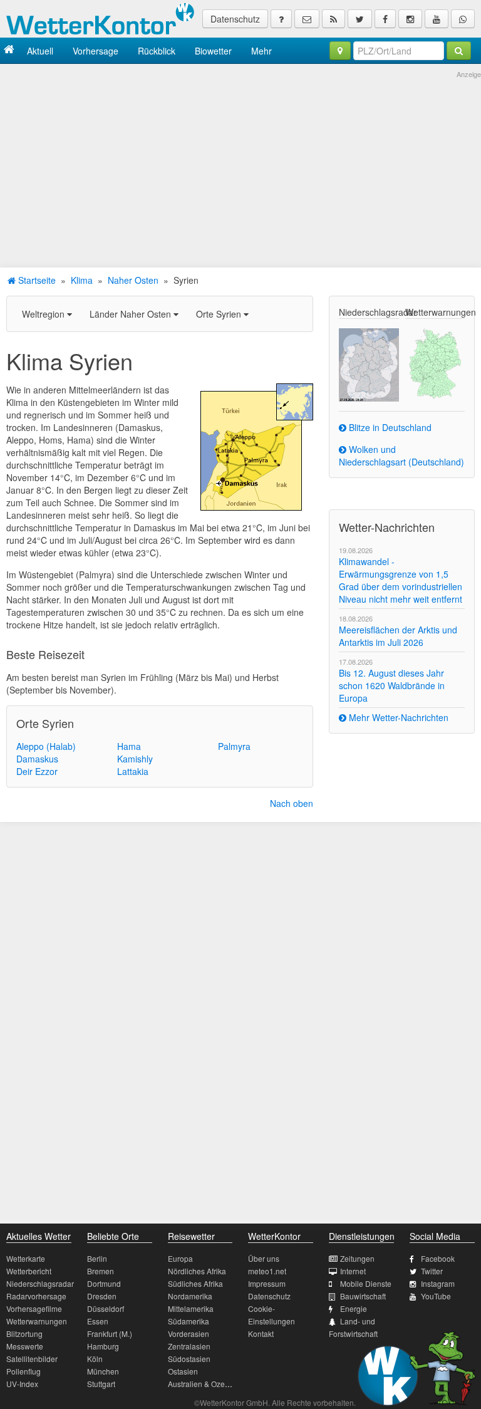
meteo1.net (267, 1271)
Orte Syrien (220, 314)
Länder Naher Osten (131, 314)
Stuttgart (101, 1383)
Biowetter (213, 50)
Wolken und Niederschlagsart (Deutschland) (401, 455)
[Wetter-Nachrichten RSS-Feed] (333, 18)
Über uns (263, 1258)
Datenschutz (235, 19)
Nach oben (291, 803)
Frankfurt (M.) (109, 1333)
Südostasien (189, 1358)
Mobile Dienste (365, 1283)
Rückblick (156, 50)
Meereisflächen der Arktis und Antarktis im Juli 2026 (398, 635)
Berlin (97, 1258)
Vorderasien (188, 1333)
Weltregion (44, 314)
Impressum (267, 1283)
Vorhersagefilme (34, 1308)
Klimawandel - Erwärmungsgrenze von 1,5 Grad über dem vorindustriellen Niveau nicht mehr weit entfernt (400, 580)
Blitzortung (24, 1333)
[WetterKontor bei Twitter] (360, 18)
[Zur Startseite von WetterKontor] (9, 50)
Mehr (261, 50)
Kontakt (261, 1333)
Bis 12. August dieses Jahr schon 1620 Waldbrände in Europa (392, 685)
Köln (95, 1358)
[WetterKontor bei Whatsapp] (463, 18)
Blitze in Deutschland (389, 427)
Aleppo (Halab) (46, 746)
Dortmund (104, 1283)
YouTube (436, 1296)
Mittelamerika (191, 1308)
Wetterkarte (25, 1258)
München (103, 1371)
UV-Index (22, 1383)
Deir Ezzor (37, 771)
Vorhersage (95, 50)
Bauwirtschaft (363, 1296)
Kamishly (135, 758)
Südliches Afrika (195, 1283)
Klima (82, 280)
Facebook (438, 1258)
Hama (129, 746)
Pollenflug (23, 1371)
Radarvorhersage (36, 1296)
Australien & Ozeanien (206, 1383)
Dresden (101, 1296)
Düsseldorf (105, 1308)
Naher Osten (133, 280)
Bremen (100, 1271)
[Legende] (281, 18)
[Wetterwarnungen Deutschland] (435, 362)
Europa (180, 1258)
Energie (353, 1308)
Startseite (36, 280)
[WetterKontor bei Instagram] (410, 18)
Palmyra (234, 746)
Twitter (432, 1271)
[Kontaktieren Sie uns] (306, 18)
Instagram (438, 1283)
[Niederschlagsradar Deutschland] (368, 363)
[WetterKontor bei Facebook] (385, 18)
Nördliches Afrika (197, 1271)
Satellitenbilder (32, 1358)
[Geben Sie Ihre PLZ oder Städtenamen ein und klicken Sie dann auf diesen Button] (459, 50)
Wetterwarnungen (36, 1321)
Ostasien (183, 1371)
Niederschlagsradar (40, 1283)
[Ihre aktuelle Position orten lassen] (340, 50)
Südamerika (188, 1321)
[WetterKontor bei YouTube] (436, 18)
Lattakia (132, 771)
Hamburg (103, 1346)
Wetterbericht (28, 1271)
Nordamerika (190, 1296)
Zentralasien (189, 1346)
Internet (353, 1271)
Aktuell (40, 50)
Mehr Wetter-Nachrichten (397, 717)
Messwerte (24, 1346)
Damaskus (37, 758)
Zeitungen (357, 1258)
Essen (97, 1321)
